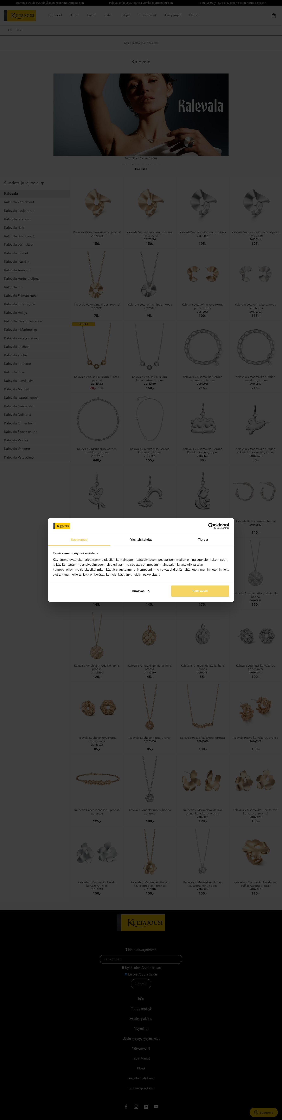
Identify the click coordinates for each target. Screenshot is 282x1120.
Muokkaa (138, 591)
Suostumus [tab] (79, 539)
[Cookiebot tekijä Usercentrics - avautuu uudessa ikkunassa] (211, 526)
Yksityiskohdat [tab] (141, 539)
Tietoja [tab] (203, 539)
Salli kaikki (200, 591)
